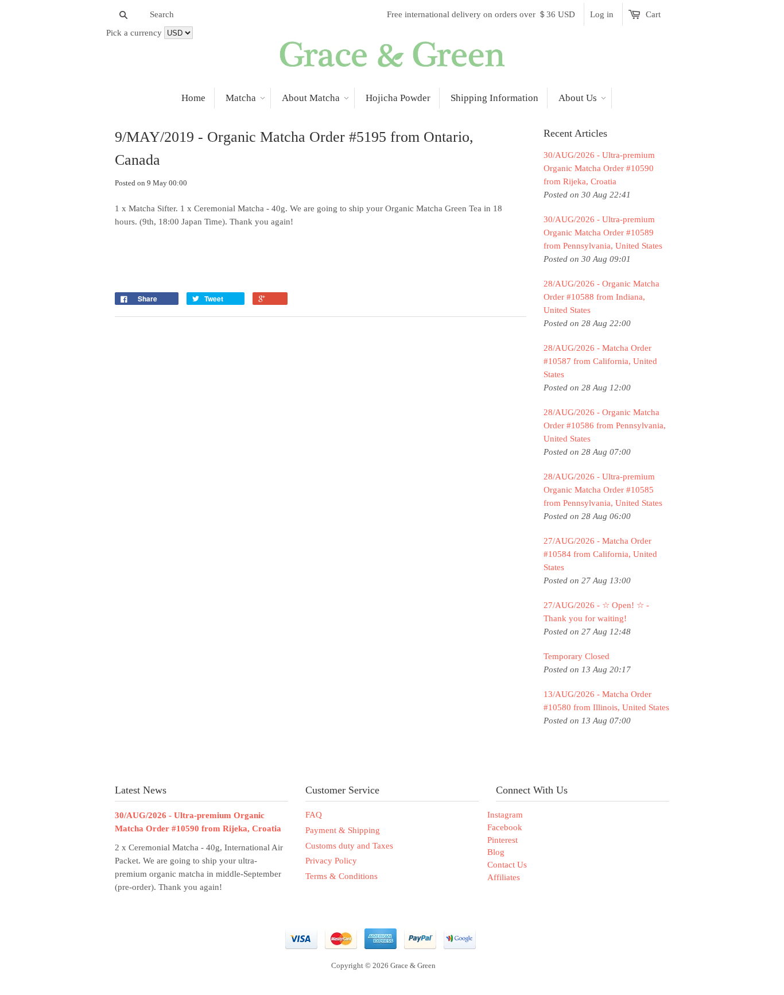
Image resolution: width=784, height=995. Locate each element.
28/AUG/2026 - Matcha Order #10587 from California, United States (600, 361)
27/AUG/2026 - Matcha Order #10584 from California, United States (600, 554)
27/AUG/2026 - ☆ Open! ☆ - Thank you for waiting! (596, 612)
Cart (653, 14)
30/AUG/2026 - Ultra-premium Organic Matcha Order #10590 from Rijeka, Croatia (599, 168)
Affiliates (503, 877)
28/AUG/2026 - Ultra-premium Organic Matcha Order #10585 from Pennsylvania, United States (603, 490)
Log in (602, 14)
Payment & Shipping (342, 830)
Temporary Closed (577, 656)
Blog (495, 852)
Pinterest (502, 840)
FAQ (313, 814)
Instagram (505, 814)
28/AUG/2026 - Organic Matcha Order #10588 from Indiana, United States (601, 297)
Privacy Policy (331, 860)
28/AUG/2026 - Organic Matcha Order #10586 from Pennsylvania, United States (605, 425)
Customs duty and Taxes (349, 845)
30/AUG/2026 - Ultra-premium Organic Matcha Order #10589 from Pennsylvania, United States (603, 232)
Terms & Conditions (341, 876)
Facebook (504, 827)
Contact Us (507, 864)
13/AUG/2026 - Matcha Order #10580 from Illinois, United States (606, 701)
